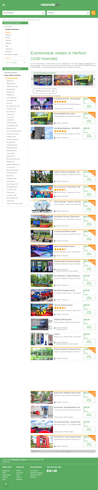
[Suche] (93, 13)
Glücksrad (11, 128)
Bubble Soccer (12, 86)
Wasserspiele (12, 198)
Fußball (10, 120)
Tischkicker (11, 189)
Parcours (11, 167)
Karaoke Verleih (12, 139)
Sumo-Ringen (12, 184)
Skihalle (10, 175)
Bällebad (10, 95)
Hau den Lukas (13, 134)
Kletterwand (12, 150)
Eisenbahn (11, 109)
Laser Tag (11, 153)
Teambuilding (12, 187)
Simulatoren (12, 173)
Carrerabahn (12, 97)
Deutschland (8, 26)
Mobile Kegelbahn (13, 164)
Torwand (11, 192)
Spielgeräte (11, 178)
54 (62, 451)
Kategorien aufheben (10, 72)
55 (66, 451)
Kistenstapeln (12, 145)
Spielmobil (11, 181)
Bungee (10, 92)
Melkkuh (11, 156)
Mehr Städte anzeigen (11, 54)
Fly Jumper (11, 111)
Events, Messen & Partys (12, 75)
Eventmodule (12, 78)
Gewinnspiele (12, 125)
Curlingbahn (11, 100)
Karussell (11, 142)
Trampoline (11, 195)
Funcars (10, 117)
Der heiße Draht (13, 106)
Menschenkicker (13, 159)
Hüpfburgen (88, 63)
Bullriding (11, 89)
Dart (9, 103)
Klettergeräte (12, 148)
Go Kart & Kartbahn (14, 131)
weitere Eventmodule (14, 203)
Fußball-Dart (11, 122)
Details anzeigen (89, 106)
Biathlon (10, 81)
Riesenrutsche (12, 170)
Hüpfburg (11, 136)
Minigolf (10, 161)
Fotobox (11, 114)
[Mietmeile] (50, 5)
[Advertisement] (64, 37)
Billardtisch (11, 83)
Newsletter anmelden (18, 459)
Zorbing (10, 201)
